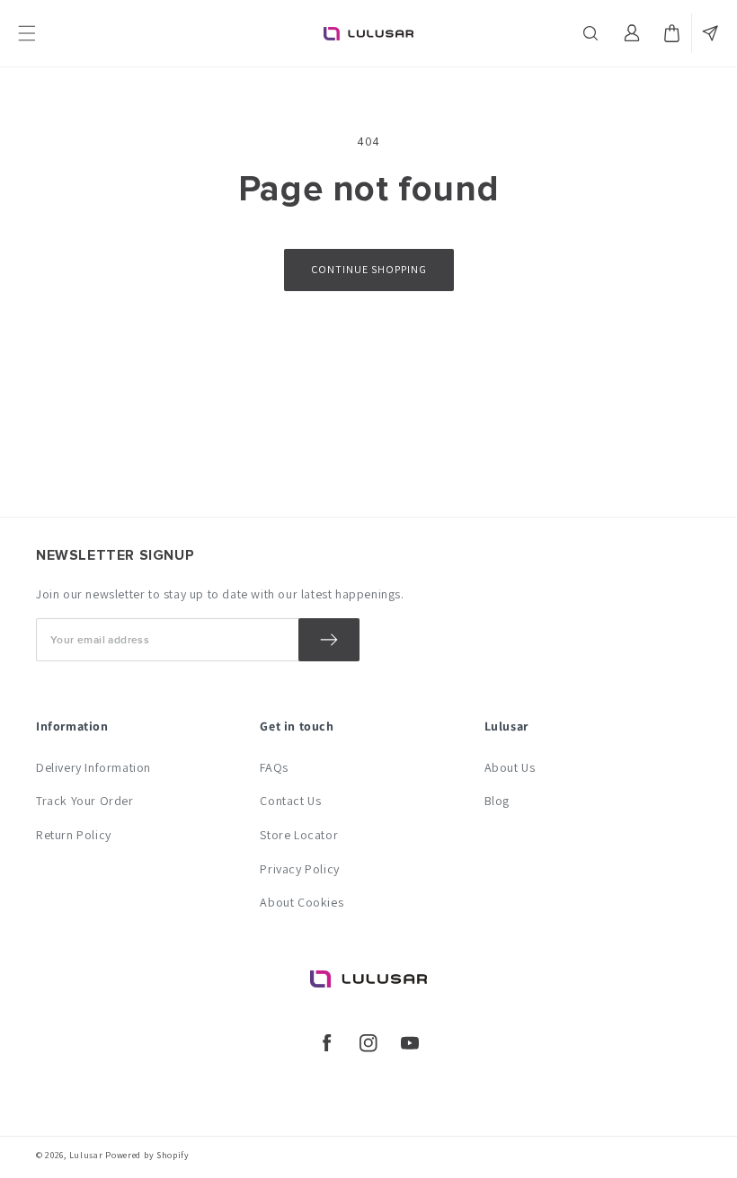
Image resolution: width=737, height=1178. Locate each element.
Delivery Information (93, 767)
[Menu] (27, 33)
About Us (510, 767)
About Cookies (301, 902)
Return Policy (73, 835)
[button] (592, 33)
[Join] (329, 639)
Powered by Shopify (147, 1155)
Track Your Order (85, 801)
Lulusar (86, 1155)
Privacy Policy (299, 869)
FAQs (274, 767)
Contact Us (290, 801)
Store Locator (299, 835)
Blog (497, 801)
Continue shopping (369, 269)
